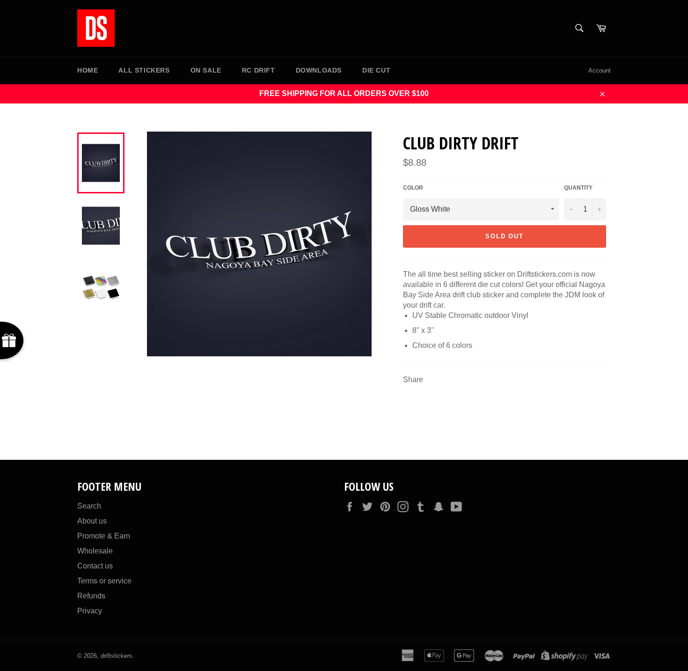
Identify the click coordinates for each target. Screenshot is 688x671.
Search (89, 506)
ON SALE (205, 70)
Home (87, 70)
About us (92, 521)
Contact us (95, 566)
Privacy (89, 611)
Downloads (319, 70)
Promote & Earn (103, 536)
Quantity (578, 187)
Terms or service (104, 581)
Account (599, 70)
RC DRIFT (258, 70)
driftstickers (116, 655)
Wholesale (95, 551)
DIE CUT (376, 70)
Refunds (91, 596)
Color (413, 187)
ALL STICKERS (143, 70)
